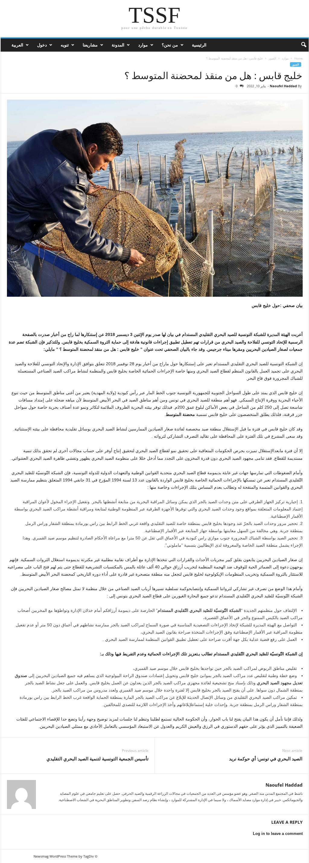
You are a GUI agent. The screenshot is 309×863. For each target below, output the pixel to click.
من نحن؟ (170, 45)
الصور (272, 58)
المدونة (118, 45)
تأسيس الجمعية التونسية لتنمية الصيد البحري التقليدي (97, 759)
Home (298, 58)
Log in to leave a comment (278, 833)
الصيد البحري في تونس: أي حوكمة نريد (265, 759)
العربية (17, 45)
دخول (42, 45)
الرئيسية (199, 45)
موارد (143, 45)
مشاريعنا (90, 45)
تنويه (65, 45)
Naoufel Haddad (283, 86)
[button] (299, 45)
